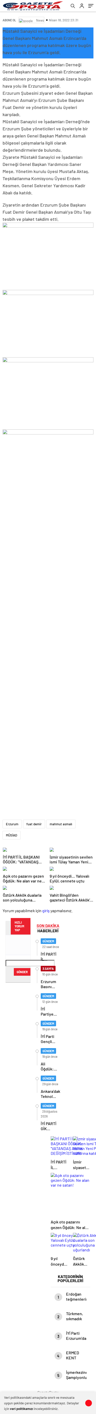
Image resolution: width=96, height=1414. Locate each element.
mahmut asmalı (61, 824)
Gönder (22, 972)
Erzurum (12, 824)
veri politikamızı (21, 1409)
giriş (46, 910)
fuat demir (34, 824)
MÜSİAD (11, 835)
